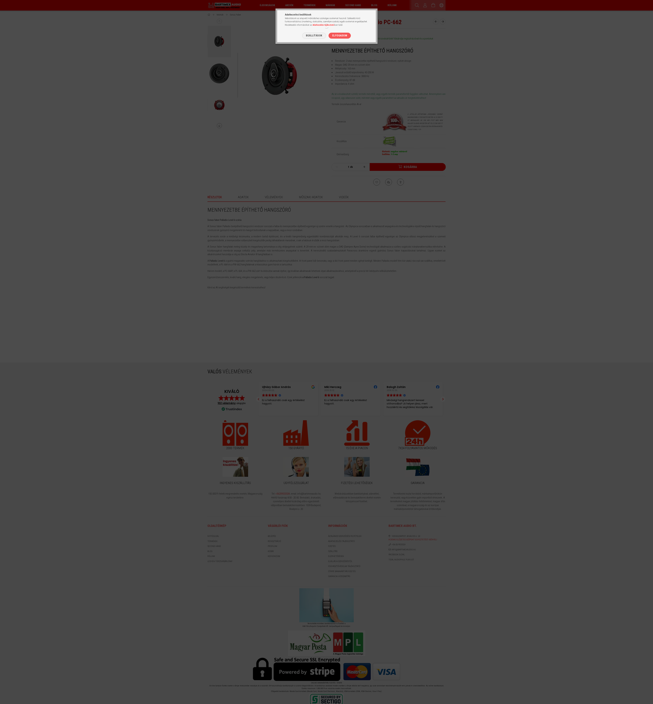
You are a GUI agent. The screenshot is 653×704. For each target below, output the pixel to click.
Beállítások (314, 35)
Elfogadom (339, 35)
